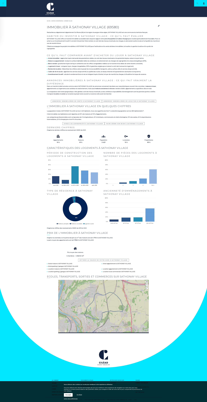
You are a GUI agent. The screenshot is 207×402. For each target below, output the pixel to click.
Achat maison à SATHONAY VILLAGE (60, 263)
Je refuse (79, 394)
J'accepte (68, 395)
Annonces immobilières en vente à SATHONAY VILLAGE (76, 101)
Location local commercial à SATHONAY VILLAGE (119, 271)
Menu (3, 3)
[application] (75, 172)
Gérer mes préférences (71, 398)
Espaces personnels (203, 3)
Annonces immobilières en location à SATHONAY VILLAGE (129, 101)
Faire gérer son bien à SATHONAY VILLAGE (124, 123)
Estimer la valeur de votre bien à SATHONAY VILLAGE (104, 260)
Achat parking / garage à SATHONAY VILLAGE (63, 266)
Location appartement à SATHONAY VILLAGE (118, 269)
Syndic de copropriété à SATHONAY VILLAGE (83, 123)
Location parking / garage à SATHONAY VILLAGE (64, 271)
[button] (63, 223)
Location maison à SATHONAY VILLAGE (61, 269)
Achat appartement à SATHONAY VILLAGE (117, 263)
